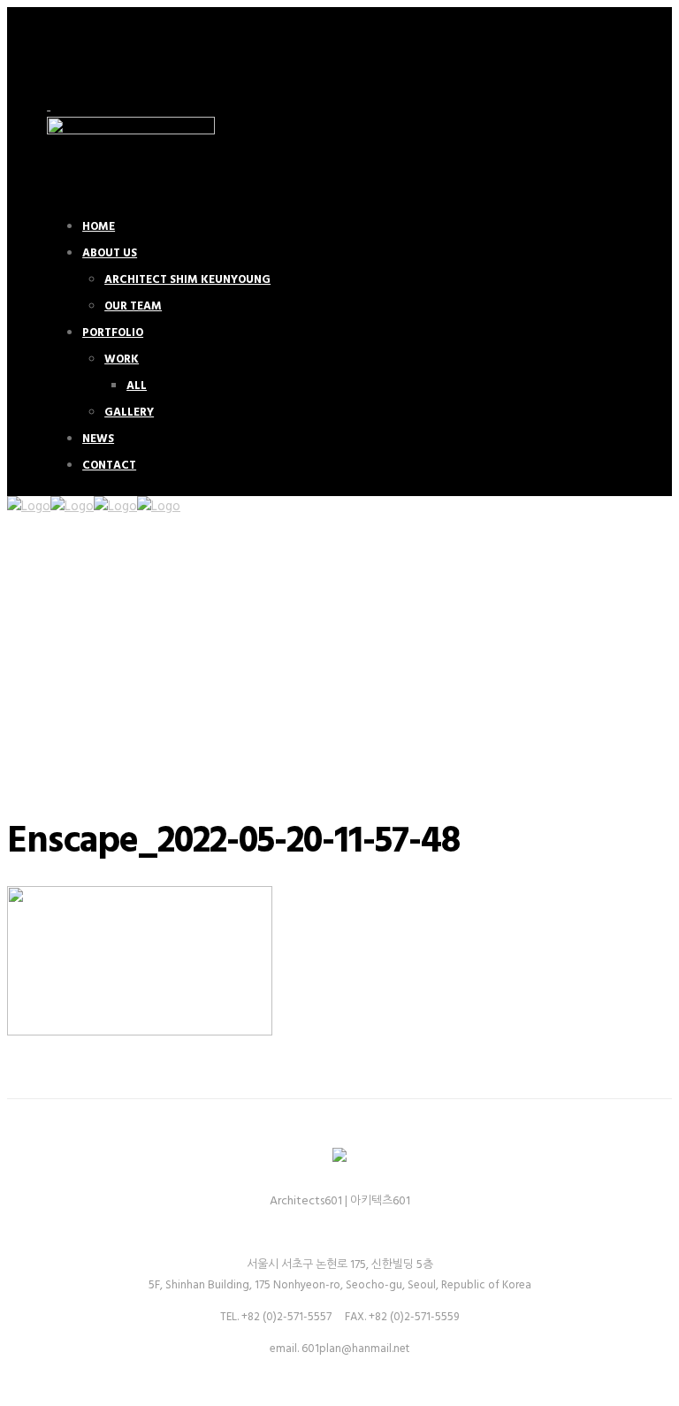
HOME (98, 227)
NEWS (98, 439)
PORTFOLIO (112, 333)
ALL (136, 386)
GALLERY (129, 412)
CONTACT (109, 465)
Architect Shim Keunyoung (187, 280)
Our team (133, 306)
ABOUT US (109, 253)
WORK (121, 359)
